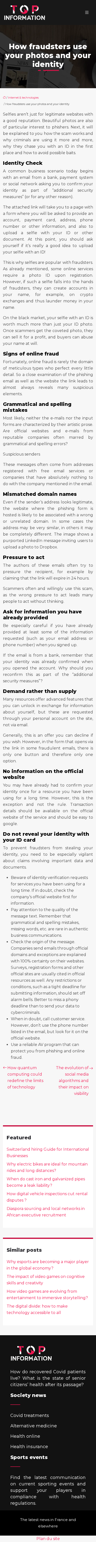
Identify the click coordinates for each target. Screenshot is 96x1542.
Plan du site (48, 1538)
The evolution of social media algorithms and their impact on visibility (72, 1080)
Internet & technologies (23, 97)
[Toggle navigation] (86, 12)
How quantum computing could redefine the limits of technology (25, 1077)
